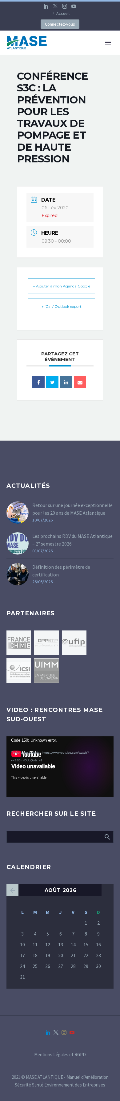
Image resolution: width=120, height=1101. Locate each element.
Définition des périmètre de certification (61, 571)
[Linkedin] (66, 382)
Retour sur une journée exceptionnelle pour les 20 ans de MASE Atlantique (72, 509)
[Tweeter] (52, 382)
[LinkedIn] (46, 6)
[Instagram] (64, 6)
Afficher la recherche (107, 837)
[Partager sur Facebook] (38, 382)
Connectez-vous (60, 24)
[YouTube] (73, 6)
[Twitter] (55, 6)
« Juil (12, 890)
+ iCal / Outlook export (62, 306)
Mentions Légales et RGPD (60, 1055)
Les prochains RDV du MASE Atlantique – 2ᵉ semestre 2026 (72, 540)
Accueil (63, 13)
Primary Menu (108, 42)
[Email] (80, 382)
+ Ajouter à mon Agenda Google (61, 286)
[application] (60, 766)
